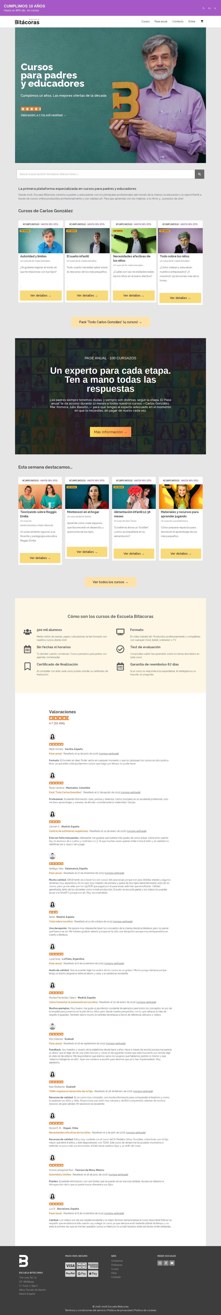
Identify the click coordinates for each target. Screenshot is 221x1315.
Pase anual (161, 21)
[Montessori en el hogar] (87, 496)
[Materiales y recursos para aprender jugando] (181, 496)
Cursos (145, 21)
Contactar (116, 1277)
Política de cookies (145, 1310)
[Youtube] (172, 1263)
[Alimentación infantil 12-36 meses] (134, 496)
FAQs (114, 1273)
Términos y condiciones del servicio (85, 1310)
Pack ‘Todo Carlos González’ (65, 792)
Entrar (192, 21)
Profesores (116, 1265)
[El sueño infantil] (87, 240)
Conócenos (117, 1260)
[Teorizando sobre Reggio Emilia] (40, 496)
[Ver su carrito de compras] (202, 21)
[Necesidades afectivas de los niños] (133, 240)
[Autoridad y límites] (40, 240)
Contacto (177, 21)
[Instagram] (160, 1263)
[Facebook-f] (166, 1263)
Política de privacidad (120, 1310)
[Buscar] (199, 174)
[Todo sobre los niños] (180, 240)
